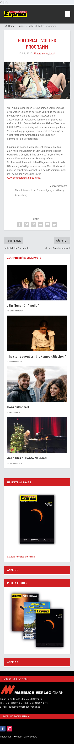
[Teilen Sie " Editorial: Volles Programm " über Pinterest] (33, 224)
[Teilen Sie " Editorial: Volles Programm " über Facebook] (19, 224)
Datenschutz (31, 736)
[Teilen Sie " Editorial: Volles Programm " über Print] (54, 224)
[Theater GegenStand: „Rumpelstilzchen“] (37, 333)
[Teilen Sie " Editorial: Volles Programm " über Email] (47, 224)
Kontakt (19, 736)
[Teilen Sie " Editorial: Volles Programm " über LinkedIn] (40, 224)
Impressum (7, 736)
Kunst (45, 53)
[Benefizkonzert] (37, 384)
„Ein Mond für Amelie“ (23, 305)
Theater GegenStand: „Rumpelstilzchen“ (36, 356)
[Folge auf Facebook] (3, 728)
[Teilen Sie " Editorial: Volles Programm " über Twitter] (26, 224)
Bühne (21, 25)
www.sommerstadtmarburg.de (23, 177)
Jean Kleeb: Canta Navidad (27, 458)
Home (11, 25)
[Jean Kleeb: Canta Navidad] (37, 435)
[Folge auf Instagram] (9, 728)
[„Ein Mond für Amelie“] (37, 282)
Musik (52, 53)
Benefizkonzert (18, 407)
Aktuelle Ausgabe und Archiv (21, 556)
